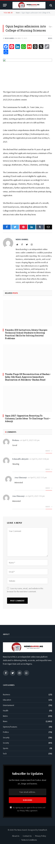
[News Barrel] (29, 5)
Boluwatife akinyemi (20, 459)
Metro (5, 716)
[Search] (50, 5)
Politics (6, 732)
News (50, 38)
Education (7, 700)
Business (6, 694)
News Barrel (10, 38)
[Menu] (5, 5)
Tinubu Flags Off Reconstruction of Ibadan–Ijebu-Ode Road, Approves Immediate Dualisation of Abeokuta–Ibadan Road (28, 377)
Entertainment (8, 705)
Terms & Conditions (29, 840)
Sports (5, 748)
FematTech (42, 830)
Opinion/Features (10, 727)
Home (18, 12)
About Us (15, 836)
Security (6, 737)
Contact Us (27, 836)
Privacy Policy (25, 810)
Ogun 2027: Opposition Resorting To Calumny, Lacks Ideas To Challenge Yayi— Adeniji (27, 418)
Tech (5, 753)
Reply (48, 451)
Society (6, 743)
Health (5, 710)
